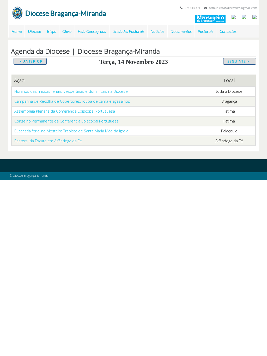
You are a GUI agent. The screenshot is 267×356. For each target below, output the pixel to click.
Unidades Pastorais (128, 31)
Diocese (34, 31)
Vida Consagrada (92, 31)
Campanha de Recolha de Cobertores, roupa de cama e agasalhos (72, 101)
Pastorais (205, 31)
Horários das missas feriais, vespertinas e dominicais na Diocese (71, 91)
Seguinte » (238, 61)
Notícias (157, 31)
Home (16, 31)
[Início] (17, 9)
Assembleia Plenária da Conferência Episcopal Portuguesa (64, 111)
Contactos (228, 31)
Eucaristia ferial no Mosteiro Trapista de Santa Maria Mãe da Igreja (71, 130)
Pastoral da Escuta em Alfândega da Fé (48, 140)
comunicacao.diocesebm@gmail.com (233, 8)
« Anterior (31, 61)
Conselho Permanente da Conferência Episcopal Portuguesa (66, 121)
